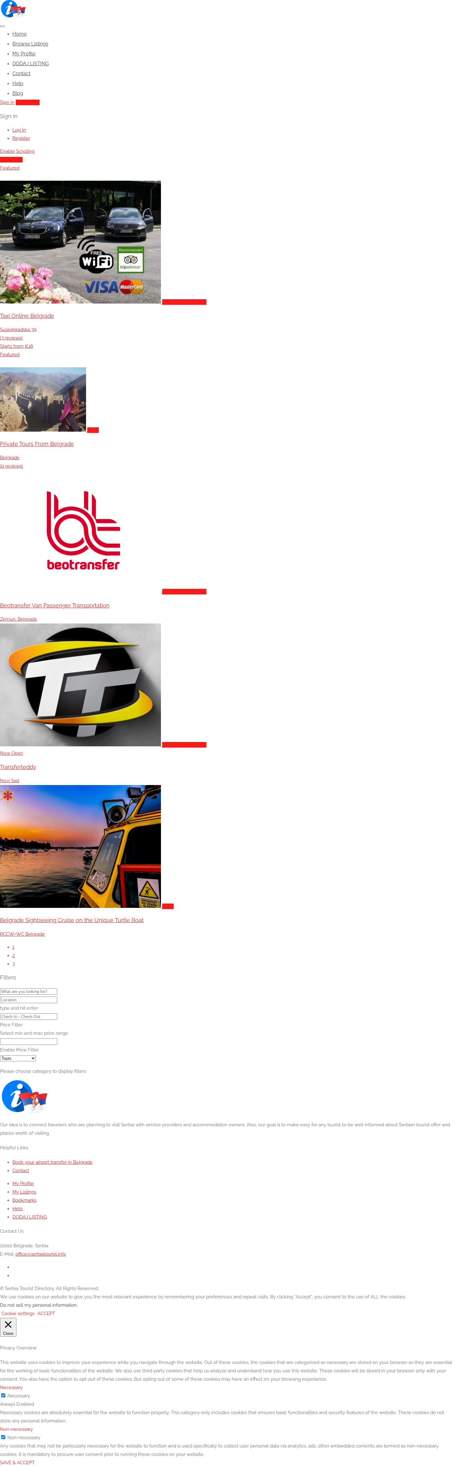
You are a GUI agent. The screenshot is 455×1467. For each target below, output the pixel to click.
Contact (21, 73)
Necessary (18, 1396)
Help (17, 83)
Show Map (11, 159)
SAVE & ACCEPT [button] (17, 1462)
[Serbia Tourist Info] (13, 16)
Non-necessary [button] (16, 1429)
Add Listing (28, 102)
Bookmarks (24, 1200)
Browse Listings (30, 44)
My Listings (24, 1192)
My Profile (23, 54)
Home (19, 34)
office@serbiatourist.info (40, 1254)
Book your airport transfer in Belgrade (52, 1162)
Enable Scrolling (17, 151)
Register (21, 138)
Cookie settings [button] (18, 1313)
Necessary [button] (11, 1387)
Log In (19, 130)
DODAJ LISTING (30, 64)
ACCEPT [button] (46, 1313)
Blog (17, 93)
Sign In (7, 102)
